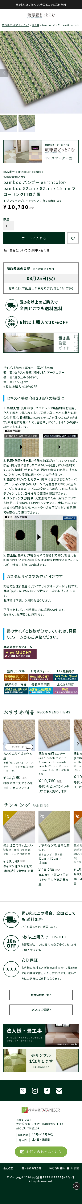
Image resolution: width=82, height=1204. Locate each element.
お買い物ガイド (39, 995)
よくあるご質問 (40, 1010)
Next (78, 73)
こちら (70, 288)
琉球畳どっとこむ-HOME (15, 25)
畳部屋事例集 (40, 684)
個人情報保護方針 (31, 1168)
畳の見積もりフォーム (17, 647)
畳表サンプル (16, 671)
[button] (4, 746)
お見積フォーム (40, 671)
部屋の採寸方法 (16, 684)
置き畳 (35, 25)
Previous (4, 73)
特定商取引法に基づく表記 (64, 1168)
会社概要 (8, 1168)
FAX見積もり (65, 671)
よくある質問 (65, 684)
